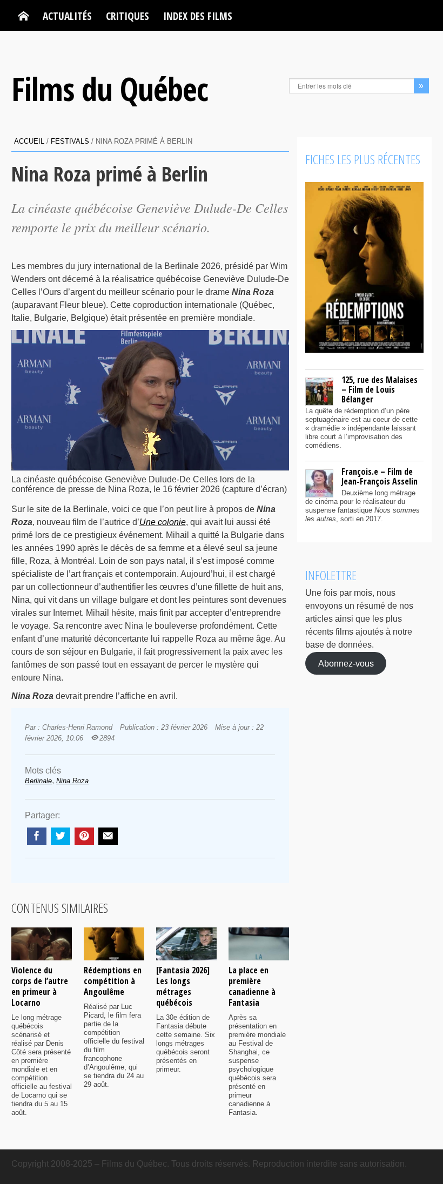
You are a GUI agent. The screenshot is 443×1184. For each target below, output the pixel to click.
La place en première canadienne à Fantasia (252, 986)
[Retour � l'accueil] (23, 16)
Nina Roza (72, 781)
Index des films (197, 16)
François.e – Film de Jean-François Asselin (379, 476)
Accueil (29, 141)
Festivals (70, 141)
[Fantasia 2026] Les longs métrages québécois (183, 986)
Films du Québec (109, 88)
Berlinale (38, 781)
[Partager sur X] (60, 836)
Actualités (67, 16)
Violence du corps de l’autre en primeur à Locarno (39, 986)
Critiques (127, 16)
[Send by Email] (108, 836)
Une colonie (162, 522)
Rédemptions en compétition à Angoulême (113, 981)
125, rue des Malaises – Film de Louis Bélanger (379, 389)
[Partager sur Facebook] (36, 836)
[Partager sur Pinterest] (84, 836)
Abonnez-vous (346, 663)
